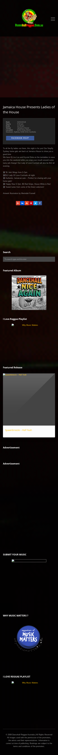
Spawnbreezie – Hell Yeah (18, 430)
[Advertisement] (29, 67)
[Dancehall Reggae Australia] (29, 19)
